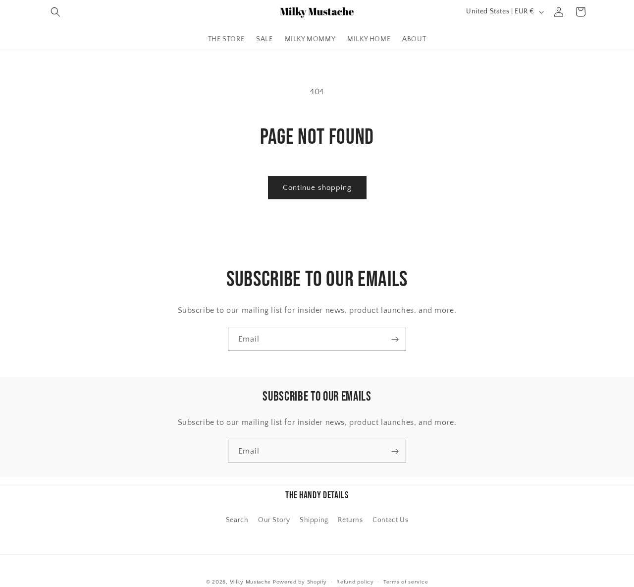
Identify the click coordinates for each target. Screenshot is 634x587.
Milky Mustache (250, 582)
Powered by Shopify (300, 582)
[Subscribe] (395, 339)
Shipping (314, 520)
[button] (55, 12)
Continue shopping (317, 187)
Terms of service (405, 582)
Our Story (274, 520)
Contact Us (390, 520)
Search (237, 520)
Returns (350, 520)
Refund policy (354, 582)
